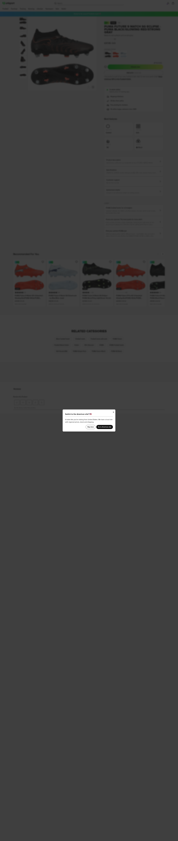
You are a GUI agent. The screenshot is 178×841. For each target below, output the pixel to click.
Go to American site (104, 427)
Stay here (90, 427)
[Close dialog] (113, 412)
